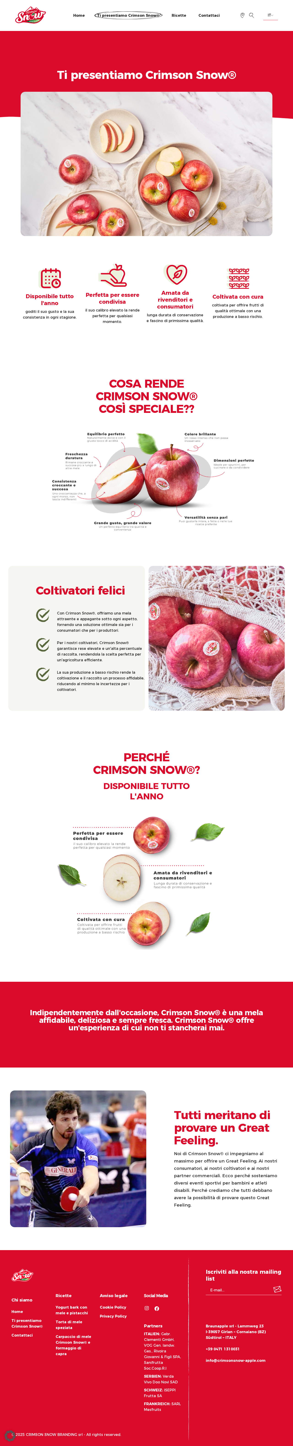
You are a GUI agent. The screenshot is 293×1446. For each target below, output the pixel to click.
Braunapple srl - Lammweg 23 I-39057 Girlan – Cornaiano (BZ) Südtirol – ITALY (236, 1332)
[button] (10, 1436)
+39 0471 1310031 (223, 1349)
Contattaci (22, 1335)
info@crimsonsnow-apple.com (236, 1360)
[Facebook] (157, 1308)
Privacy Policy (113, 1316)
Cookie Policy (113, 1307)
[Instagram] (146, 1308)
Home (17, 1312)
